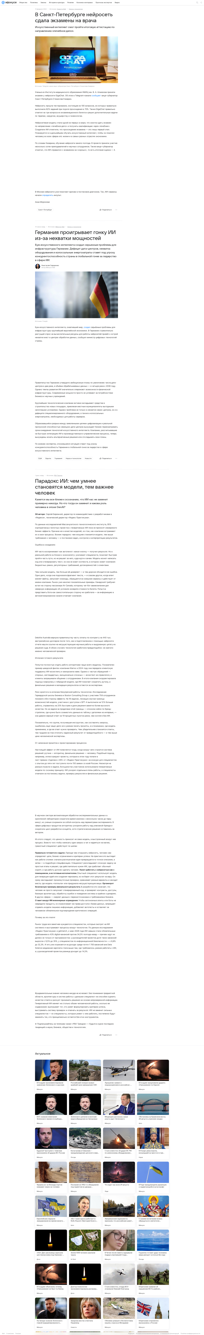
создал (87, 327)
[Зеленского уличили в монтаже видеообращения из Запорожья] (85, 1110)
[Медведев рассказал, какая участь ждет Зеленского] (119, 1110)
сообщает (96, 95)
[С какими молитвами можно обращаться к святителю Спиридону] (153, 1212)
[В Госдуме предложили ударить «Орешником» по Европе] (153, 1076)
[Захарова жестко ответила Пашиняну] (85, 1313)
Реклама (18, 1333)
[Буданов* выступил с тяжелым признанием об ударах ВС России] (51, 1144)
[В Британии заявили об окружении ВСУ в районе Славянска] (153, 1279)
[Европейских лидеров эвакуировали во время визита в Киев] (51, 1212)
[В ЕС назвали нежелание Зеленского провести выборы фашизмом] (51, 1110)
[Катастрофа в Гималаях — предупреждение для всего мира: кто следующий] (85, 1144)
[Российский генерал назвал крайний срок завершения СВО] (85, 1076)
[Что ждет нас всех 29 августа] (119, 1178)
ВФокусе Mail (59, 227)
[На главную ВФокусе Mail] (11, 2)
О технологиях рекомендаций (169, 1333)
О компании (10, 1333)
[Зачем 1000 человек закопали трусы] (85, 1245)
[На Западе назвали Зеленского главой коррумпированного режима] (51, 1313)
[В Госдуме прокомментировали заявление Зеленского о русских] (51, 1076)
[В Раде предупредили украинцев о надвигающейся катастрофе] (153, 1178)
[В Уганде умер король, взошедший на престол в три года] (153, 1144)
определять (47, 195)
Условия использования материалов (147, 1333)
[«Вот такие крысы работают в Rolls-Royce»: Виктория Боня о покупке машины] (85, 1212)
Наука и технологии (76, 9)
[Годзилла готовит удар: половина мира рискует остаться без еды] (153, 1245)
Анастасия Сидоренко (50, 265)
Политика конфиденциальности (190, 1333)
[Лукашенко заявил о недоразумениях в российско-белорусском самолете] (119, 1076)
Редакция (131, 1333)
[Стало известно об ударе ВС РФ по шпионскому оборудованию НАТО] (119, 1144)
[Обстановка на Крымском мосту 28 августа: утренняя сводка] (153, 1110)
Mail (3, 1333)
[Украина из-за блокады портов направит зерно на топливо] (51, 1178)
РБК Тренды (58, 475)
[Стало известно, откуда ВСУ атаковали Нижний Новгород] (119, 1279)
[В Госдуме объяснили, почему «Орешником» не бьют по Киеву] (51, 1279)
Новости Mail (61, 9)
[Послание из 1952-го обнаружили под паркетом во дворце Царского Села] (85, 1178)
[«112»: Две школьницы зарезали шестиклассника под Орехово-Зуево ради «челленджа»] (51, 1245)
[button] (76, 59)
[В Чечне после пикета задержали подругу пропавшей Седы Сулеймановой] (119, 1245)
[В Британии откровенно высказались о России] (153, 1313)
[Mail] (3, 2)
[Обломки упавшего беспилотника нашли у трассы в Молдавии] (119, 1313)
